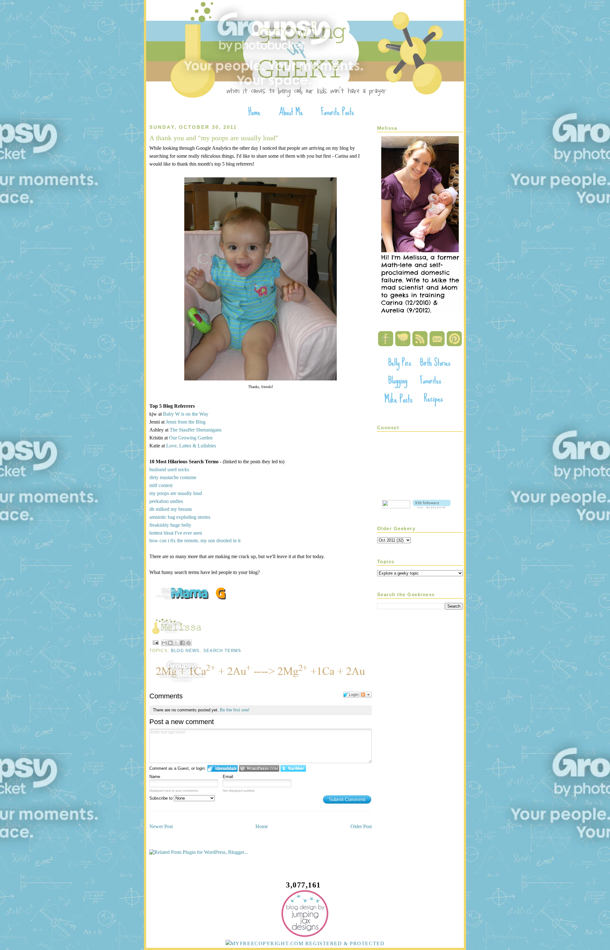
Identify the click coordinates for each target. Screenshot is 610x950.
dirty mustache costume (172, 477)
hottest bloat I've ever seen (175, 533)
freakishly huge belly (170, 525)
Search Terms (222, 650)
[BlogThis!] (170, 643)
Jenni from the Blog (186, 422)
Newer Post (161, 826)
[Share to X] (176, 643)
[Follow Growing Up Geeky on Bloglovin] (432, 506)
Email (228, 776)
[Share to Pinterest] (188, 643)
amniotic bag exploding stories (179, 517)
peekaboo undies (166, 501)
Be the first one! (234, 710)
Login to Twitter (293, 768)
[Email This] (164, 643)
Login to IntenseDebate (222, 768)
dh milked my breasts (170, 509)
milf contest (161, 485)
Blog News (185, 650)
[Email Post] (155, 642)
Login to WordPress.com (259, 768)
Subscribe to (161, 798)
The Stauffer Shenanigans (195, 429)
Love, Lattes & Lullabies (191, 445)
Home (261, 826)
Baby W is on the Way (185, 414)
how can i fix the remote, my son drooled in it (195, 540)
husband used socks (169, 469)
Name (154, 776)
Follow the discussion (366, 694)
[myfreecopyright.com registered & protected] (305, 943)
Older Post (361, 826)
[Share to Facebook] (182, 643)
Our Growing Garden (191, 437)
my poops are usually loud (175, 493)
